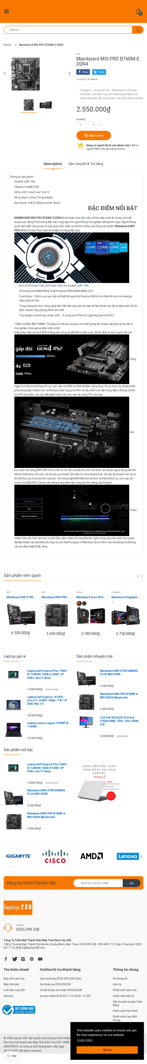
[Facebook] (6, 959)
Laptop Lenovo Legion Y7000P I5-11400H (48, 725)
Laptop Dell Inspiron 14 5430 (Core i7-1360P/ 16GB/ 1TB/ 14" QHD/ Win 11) (47, 700)
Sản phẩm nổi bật (132, 98)
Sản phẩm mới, (112, 98)
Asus (79, 592)
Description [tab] (53, 164)
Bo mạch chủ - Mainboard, (110, 90)
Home (7, 44)
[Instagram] (23, 959)
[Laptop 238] (73, 11)
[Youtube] (40, 959)
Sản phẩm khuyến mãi (94, 656)
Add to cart (96, 135)
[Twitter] (14, 959)
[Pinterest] (31, 959)
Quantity (80, 119)
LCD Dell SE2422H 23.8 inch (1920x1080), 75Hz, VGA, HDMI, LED (119, 721)
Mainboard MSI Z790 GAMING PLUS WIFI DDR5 (21, 597)
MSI (78, 54)
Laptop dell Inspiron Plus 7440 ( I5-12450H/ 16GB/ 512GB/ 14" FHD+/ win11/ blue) (47, 674)
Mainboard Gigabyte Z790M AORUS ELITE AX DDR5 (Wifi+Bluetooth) (126, 597)
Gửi (132, 883)
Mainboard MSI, (123, 94)
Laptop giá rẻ (15, 656)
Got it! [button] (107, 1049)
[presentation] (138, 576)
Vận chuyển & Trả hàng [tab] (85, 164)
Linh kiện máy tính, (102, 94)
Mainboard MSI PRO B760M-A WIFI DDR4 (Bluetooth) (56, 597)
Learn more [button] (85, 1040)
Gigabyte (116, 592)
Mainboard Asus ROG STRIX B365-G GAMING (91, 597)
